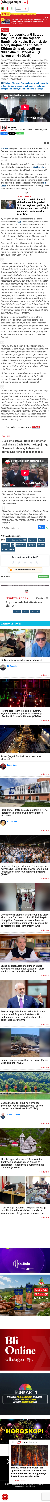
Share (5, 133)
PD (19, 221)
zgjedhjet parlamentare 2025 (16, 540)
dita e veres (32, 540)
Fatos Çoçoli (12, 765)
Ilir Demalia (12, 666)
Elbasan (41, 540)
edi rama (41, 545)
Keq (25, 612)
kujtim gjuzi (32, 545)
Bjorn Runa (12, 821)
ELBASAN (5, 148)
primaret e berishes (8, 549)
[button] (5, 1497)
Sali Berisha (38, 167)
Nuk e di (35, 612)
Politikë (5, 30)
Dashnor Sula (20, 545)
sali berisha (5, 545)
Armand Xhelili (13, 1114)
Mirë (17, 612)
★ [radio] (13, 562)
